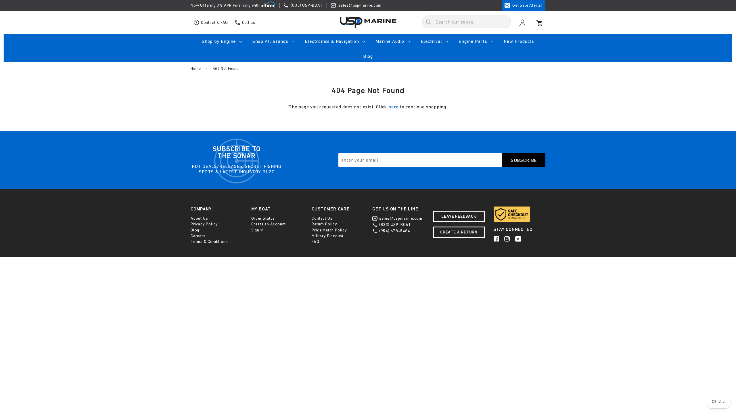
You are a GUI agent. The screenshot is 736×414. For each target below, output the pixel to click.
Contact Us (322, 218)
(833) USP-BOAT (307, 5)
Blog (368, 56)
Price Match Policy (329, 230)
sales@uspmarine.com (359, 5)
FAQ (315, 241)
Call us (248, 22)
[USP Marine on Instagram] (507, 239)
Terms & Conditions (209, 241)
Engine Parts (473, 41)
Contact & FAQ (214, 22)
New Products (519, 41)
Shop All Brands (271, 41)
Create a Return (459, 232)
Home (196, 68)
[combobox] (466, 22)
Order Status (263, 218)
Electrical (432, 41)
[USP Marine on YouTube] (518, 239)
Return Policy (324, 224)
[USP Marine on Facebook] (496, 239)
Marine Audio (390, 41)
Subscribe (524, 160)
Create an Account (268, 224)
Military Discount (328, 235)
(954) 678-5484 (394, 231)
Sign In (257, 230)
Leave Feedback (458, 216)
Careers (198, 235)
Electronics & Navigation (332, 41)
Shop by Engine (219, 41)
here (393, 106)
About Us (199, 218)
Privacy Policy (204, 224)
